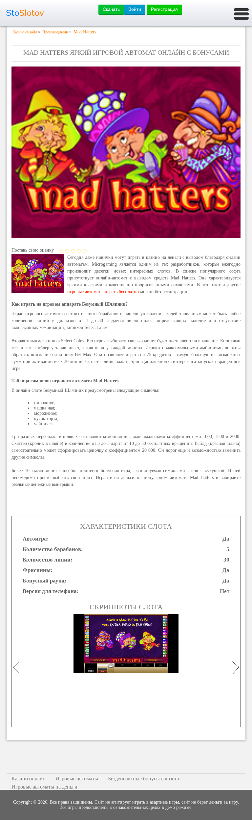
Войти (134, 9)
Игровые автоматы (76, 778)
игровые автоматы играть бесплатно (103, 291)
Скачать (111, 9)
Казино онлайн (28, 778)
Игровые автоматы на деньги (44, 787)
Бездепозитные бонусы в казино (144, 778)
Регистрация (164, 9)
